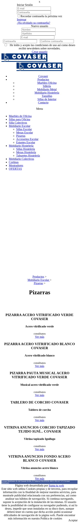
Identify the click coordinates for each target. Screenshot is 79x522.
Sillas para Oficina (19, 119)
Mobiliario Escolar (19, 125)
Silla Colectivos (18, 122)
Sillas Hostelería (25, 149)
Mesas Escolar (24, 132)
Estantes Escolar (25, 142)
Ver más (39, 336)
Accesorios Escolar (27, 139)
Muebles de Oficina (20, 116)
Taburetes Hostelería (28, 155)
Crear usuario (39, 51)
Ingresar (21, 19)
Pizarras (20, 135)
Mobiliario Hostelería (21, 145)
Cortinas (14, 162)
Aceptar (73, 520)
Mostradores (16, 165)
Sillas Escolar (24, 129)
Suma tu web (56, 485)
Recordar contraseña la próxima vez (41, 16)
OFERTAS (15, 168)
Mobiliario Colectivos (21, 158)
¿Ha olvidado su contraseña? (33, 22)
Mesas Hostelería (26, 152)
